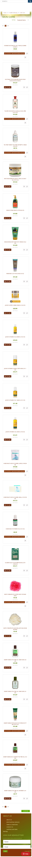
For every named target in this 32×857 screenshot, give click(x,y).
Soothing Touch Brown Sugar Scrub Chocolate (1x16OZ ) (15, 80)
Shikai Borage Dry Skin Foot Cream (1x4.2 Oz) (15, 242)
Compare (26, 811)
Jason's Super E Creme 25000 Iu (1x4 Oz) (15, 305)
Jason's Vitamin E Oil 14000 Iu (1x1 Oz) (15, 400)
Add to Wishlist (25, 57)
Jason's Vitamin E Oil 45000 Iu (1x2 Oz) (15, 337)
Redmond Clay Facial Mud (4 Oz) (15, 273)
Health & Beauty (13, 12)
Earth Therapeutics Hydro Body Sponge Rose (15, 595)
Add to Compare (27, 53)
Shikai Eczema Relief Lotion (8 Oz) (15, 210)
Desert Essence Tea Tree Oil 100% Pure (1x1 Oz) (15, 692)
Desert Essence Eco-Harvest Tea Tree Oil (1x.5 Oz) (15, 757)
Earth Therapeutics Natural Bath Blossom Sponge (15, 628)
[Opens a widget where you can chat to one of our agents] (25, 854)
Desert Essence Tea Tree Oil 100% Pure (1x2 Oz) (15, 660)
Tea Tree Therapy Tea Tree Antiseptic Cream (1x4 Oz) (15, 145)
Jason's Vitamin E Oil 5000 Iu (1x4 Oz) (15, 432)
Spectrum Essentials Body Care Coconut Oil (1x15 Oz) (15, 179)
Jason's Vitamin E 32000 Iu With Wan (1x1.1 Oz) (15, 369)
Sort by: (14, 20)
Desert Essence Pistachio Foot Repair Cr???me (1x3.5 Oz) (15, 723)
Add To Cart (8, 87)
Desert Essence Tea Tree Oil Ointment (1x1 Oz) (15, 791)
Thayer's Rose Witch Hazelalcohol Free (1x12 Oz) (15, 111)
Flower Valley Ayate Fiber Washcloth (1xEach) (15, 563)
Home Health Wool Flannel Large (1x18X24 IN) (15, 464)
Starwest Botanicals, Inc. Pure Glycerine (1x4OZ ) (15, 46)
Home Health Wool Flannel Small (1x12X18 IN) (15, 498)
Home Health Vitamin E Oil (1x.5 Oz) (15, 529)
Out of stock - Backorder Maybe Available (14, 53)
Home (5, 12)
